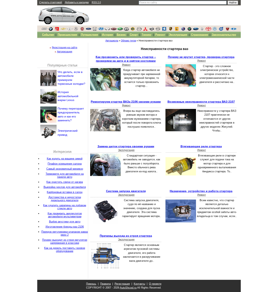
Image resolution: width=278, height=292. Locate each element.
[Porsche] (170, 29)
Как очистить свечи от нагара (64, 181)
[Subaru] (196, 29)
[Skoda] (189, 29)
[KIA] (114, 29)
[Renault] (177, 29)
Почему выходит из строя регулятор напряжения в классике (64, 241)
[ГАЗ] (227, 29)
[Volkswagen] (215, 29)
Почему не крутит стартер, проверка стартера (201, 57)
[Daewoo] (69, 29)
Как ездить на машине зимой (64, 158)
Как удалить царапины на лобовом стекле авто (64, 207)
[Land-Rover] (120, 29)
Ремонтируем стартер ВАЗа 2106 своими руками (126, 101)
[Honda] (95, 29)
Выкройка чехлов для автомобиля (65, 187)
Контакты (139, 283)
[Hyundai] (101, 29)
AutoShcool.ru (128, 287)
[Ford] (88, 29)
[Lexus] (126, 29)
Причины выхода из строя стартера (126, 235)
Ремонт (126, 64)
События (48, 34)
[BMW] (51, 29)
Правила (105, 283)
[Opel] (158, 29)
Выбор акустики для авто (64, 221)
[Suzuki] (202, 29)
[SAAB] (183, 29)
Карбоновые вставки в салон (64, 192)
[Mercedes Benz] (76, 29)
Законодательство (224, 34)
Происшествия (67, 34)
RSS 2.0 (96, 2)
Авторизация (64, 51)
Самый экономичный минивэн (64, 168)
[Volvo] (221, 29)
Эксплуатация (126, 150)
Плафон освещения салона (65, 163)
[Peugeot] (164, 29)
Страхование (199, 34)
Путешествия (89, 34)
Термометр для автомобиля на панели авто (65, 175)
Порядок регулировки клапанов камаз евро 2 (64, 233)
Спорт (134, 34)
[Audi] (44, 29)
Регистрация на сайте (64, 47)
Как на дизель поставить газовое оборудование (64, 249)
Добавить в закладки (77, 2)
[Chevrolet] (63, 29)
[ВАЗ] (233, 29)
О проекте (155, 283)
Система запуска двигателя (126, 191)
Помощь (91, 283)
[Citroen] (57, 29)
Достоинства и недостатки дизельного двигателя (64, 199)
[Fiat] (82, 29)
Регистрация (122, 283)
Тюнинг (146, 34)
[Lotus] (133, 29)
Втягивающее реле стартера (201, 146)
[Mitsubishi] (145, 29)
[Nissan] (151, 29)
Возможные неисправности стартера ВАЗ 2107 (201, 101)
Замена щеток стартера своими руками (125, 146)
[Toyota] (208, 29)
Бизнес (121, 34)
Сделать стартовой (50, 2)
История (107, 34)
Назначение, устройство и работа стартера (201, 191)
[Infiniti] (107, 29)
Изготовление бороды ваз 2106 (65, 226)
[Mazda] (139, 29)
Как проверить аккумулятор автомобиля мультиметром (65, 215)
